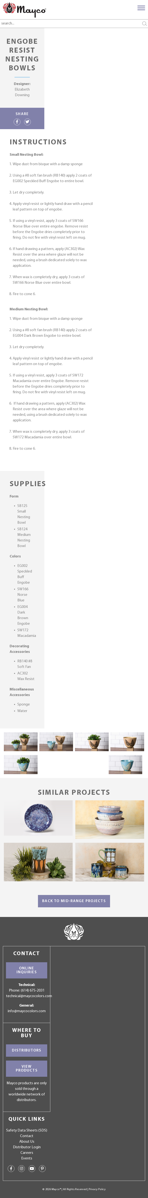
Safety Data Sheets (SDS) (26, 1130)
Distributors (26, 1050)
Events (26, 1158)
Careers (26, 1153)
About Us (26, 1142)
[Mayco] (24, 10)
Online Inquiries (27, 970)
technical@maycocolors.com (29, 996)
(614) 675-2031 (33, 991)
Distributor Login (27, 1147)
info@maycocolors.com (27, 1011)
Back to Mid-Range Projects (74, 901)
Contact (26, 1136)
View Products (27, 1069)
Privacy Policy (97, 1189)
